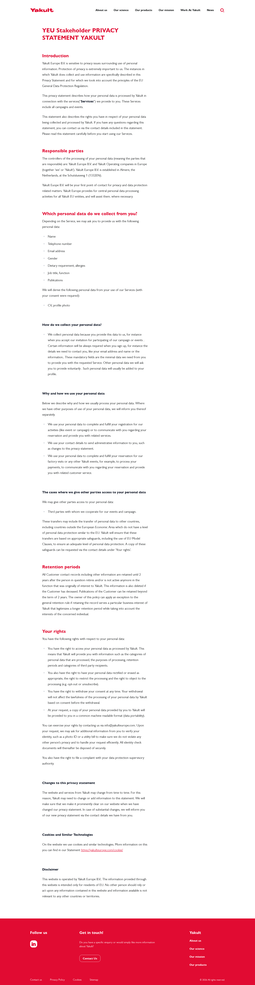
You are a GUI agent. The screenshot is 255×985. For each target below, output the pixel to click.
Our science (196, 948)
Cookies (77, 979)
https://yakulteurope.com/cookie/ (102, 850)
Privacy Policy (57, 979)
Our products (198, 964)
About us (195, 940)
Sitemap (94, 979)
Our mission (197, 956)
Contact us (36, 979)
